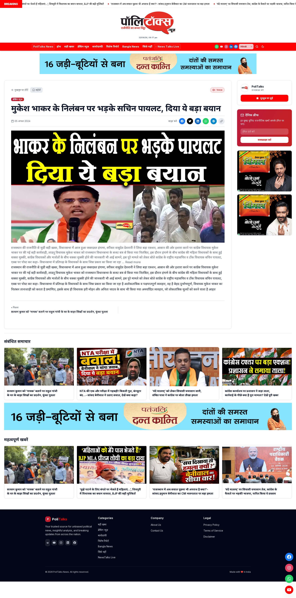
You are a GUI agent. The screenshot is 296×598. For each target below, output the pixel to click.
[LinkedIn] (231, 47)
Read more (133, 262)
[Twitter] (190, 121)
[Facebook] (236, 47)
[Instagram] (226, 47)
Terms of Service (213, 530)
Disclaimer (209, 536)
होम (59, 46)
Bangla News (130, 46)
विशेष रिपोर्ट (112, 46)
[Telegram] (214, 121)
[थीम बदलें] (262, 46)
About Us (156, 524)
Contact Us (157, 530)
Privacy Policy (211, 524)
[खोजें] (257, 46)
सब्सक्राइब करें (264, 139)
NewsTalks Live (106, 557)
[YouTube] (221, 47)
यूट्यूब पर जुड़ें (266, 98)
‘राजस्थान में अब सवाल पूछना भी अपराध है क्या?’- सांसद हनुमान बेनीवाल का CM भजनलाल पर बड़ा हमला (136, 3)
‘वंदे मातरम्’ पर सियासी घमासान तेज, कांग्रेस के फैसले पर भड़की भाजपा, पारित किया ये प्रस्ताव (236, 3)
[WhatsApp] (217, 47)
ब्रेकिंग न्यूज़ (83, 46)
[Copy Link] (221, 121)
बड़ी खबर (69, 46)
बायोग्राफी (97, 46)
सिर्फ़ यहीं (147, 46)
